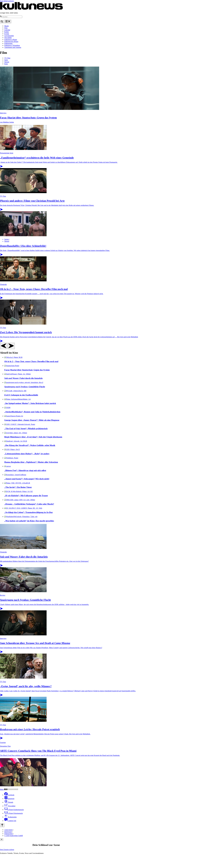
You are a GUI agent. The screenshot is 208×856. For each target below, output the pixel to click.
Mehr (2, 789)
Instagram (11, 798)
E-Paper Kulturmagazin (16, 810)
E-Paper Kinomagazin (15, 813)
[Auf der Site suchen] (2, 21)
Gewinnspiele (9, 36)
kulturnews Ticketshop (12, 45)
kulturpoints (8, 43)
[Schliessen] (1, 839)
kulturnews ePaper (10, 39)
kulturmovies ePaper (11, 41)
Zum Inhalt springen (7, 1)
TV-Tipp (7, 58)
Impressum (8, 832)
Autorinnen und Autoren (12, 47)
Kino (6, 64)
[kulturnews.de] (31, 9)
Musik (6, 26)
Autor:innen (8, 830)
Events (6, 34)
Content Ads (12, 821)
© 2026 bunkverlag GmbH (13, 836)
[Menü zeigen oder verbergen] (7, 21)
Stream (6, 62)
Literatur (7, 30)
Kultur (6, 32)
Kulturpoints (12, 817)
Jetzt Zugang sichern (7, 849)
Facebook (11, 795)
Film (5, 28)
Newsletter (8, 38)
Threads (10, 802)
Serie (6, 60)
